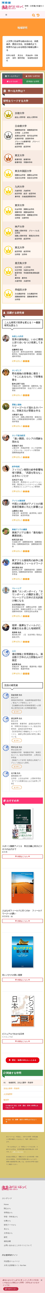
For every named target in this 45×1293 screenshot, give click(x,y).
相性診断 (7, 1241)
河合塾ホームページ (12, 1261)
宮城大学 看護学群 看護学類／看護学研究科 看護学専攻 (27, 662)
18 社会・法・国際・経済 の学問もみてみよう (21, 1119)
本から (6, 1229)
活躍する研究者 (33, 76)
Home (6, 1204)
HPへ (18, 712)
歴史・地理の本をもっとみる (23, 1060)
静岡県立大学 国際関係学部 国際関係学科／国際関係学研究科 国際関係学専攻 (27, 569)
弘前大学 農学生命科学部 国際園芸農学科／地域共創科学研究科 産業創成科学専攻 (27, 348)
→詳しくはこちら (17, 1151)
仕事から (7, 1221)
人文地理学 (8, 1094)
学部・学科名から (11, 1217)
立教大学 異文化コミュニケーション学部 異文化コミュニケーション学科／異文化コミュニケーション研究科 (27, 478)
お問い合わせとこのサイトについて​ (18, 1245)
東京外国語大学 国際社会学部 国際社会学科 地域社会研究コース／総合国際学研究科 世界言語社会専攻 (27, 602)
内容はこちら (22, 856)
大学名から (8, 1233)
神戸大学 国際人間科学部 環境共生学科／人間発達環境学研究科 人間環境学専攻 (27, 415)
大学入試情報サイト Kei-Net (15, 1265)
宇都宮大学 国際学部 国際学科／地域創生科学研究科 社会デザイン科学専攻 (27, 382)
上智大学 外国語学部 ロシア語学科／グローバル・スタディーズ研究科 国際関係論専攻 (27, 446)
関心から (7, 1208)
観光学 (6, 1100)
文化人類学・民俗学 (11, 1088)
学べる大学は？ (13, 76)
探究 (5, 1237)
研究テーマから (10, 1225)
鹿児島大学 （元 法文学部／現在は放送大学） (27, 633)
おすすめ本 (13, 81)
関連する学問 (33, 81)
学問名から (8, 1213)
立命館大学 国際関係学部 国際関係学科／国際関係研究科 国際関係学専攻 (27, 540)
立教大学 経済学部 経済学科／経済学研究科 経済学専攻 (27, 510)
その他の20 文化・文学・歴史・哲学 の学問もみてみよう (22, 1106)
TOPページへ (12, 1289)
